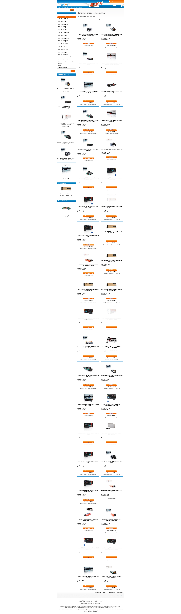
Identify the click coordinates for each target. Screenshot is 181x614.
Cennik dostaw (65, 7)
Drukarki (60, 63)
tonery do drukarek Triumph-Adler (64, 51)
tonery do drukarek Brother (63, 18)
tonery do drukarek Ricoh (63, 41)
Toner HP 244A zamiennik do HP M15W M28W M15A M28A (66, 107)
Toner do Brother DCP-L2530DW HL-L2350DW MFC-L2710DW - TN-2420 (88, 520)
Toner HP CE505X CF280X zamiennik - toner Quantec (88, 63)
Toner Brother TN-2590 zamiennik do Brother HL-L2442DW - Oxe (111, 261)
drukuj (122, 595)
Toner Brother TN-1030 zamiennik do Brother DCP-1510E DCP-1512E (66, 124)
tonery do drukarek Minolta (63, 34)
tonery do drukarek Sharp (63, 46)
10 (114, 19)
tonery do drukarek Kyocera (63, 30)
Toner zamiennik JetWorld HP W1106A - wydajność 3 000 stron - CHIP (111, 405)
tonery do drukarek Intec (62, 29)
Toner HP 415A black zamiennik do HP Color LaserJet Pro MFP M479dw (111, 347)
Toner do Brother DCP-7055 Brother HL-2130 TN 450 (111, 491)
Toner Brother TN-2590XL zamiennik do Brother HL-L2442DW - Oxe (88, 290)
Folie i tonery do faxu (62, 57)
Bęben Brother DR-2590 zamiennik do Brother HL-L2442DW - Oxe (111, 232)
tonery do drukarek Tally (62, 48)
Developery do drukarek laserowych (65, 15)
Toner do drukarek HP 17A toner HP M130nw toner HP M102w (112, 376)
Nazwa (88, 16)
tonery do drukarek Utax (62, 52)
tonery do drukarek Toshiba (63, 49)
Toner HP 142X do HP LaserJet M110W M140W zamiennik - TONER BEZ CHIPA (112, 63)
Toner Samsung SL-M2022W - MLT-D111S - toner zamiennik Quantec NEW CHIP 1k (66, 89)
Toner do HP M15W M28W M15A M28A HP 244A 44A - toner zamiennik (111, 207)
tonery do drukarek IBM (62, 27)
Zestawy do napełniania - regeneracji (65, 61)
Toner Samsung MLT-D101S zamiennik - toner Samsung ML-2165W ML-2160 (112, 548)
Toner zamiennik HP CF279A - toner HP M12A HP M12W (88, 433)
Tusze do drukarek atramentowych (65, 56)
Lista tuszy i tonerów (87, 611)
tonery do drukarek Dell (62, 21)
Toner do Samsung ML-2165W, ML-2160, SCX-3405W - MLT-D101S (112, 577)
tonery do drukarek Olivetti (63, 37)
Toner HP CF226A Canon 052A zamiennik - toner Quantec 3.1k (111, 92)
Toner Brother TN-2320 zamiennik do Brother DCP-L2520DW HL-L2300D (88, 265)
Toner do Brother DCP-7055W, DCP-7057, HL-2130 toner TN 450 (88, 347)
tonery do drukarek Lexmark (63, 32)
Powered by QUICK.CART (95, 604)
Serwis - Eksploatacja (62, 67)
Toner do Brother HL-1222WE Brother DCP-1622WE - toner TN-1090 (111, 520)
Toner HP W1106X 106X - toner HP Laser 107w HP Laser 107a (88, 376)
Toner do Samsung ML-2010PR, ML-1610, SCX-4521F (111, 462)
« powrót (117, 595)
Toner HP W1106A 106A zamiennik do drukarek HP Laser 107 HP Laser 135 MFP (66, 142)
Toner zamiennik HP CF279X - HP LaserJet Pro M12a (88, 462)
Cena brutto (92, 16)
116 (117, 19)
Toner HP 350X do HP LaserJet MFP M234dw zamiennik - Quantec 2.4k (88, 92)
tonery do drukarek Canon (63, 20)
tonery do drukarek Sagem (63, 43)
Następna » (120, 19)
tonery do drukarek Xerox (63, 54)
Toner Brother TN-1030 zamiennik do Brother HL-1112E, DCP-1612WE (88, 318)
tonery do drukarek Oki (62, 35)
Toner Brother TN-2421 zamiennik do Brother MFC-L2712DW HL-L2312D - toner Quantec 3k (66, 176)
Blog (59, 7)
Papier (59, 65)
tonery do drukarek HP (62, 26)
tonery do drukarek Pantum (63, 40)
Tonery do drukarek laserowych (63, 16)
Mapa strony (95, 611)
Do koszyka (87, 43)
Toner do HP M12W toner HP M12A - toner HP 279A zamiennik (111, 433)
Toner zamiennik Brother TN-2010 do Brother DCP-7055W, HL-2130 (88, 491)
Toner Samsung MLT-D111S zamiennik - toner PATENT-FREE (111, 178)
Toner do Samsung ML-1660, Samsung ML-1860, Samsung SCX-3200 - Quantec (88, 577)
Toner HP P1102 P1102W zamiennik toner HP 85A (111, 149)
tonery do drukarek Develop (63, 23)
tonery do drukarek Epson (63, 24)
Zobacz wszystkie (98, 19)
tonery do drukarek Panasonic (64, 38)
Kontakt (80, 7)
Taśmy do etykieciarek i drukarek (64, 59)
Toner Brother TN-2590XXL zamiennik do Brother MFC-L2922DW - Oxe (111, 290)
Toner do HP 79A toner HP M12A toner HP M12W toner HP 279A (88, 405)
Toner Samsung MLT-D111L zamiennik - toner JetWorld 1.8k (88, 207)
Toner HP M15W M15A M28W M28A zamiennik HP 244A (88, 236)
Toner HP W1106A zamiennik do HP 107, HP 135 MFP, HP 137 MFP (88, 548)
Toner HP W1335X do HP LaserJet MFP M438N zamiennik (112, 121)
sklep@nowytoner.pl (88, 603)
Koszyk (115, 1)
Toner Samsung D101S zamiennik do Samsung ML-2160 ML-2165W (88, 178)
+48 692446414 (97, 603)
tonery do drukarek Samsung (63, 44)
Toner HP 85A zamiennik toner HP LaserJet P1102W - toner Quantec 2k (66, 159)
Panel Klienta (74, 7)
